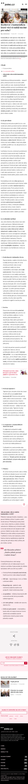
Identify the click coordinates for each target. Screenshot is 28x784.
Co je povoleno (7, 68)
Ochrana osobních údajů (7, 773)
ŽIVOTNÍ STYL (13, 768)
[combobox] (14, 712)
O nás (2, 745)
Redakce (12, 694)
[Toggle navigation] (26, 4)
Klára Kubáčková (13, 684)
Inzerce (3, 748)
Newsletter (4, 751)
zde (17, 740)
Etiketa (21, 716)
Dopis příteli (14, 681)
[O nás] (14, 729)
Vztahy (15, 718)
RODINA (13, 762)
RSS (6, 775)
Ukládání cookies (17, 773)
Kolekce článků (13, 756)
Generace (11, 716)
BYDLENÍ (13, 765)
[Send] (25, 663)
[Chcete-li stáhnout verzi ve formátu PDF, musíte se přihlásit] (18, 646)
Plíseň (11, 718)
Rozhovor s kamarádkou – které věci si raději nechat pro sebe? (14, 27)
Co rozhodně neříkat (8, 71)
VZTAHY (13, 759)
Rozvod (16, 716)
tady (20, 58)
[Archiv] (22, 4)
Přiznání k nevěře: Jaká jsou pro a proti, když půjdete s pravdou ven (10, 372)
